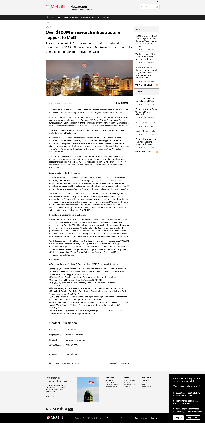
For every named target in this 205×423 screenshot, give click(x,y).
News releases (71, 354)
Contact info (50, 396)
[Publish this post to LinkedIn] (119, 103)
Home (48, 17)
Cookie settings (141, 418)
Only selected (193, 417)
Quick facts (145, 382)
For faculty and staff (70, 17)
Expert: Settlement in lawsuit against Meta (144, 99)
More (70, 409)
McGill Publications (61, 408)
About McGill (146, 380)
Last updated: (54, 363)
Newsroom (78, 6)
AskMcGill (127, 386)
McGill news (109, 377)
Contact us (105, 17)
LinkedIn (58, 409)
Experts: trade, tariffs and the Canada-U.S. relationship (146, 111)
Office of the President (112, 384)
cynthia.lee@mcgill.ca (75, 340)
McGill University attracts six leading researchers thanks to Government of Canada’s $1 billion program (146, 41)
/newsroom (125, 363)
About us (95, 17)
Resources (127, 377)
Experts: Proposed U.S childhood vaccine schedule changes (145, 141)
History (144, 384)
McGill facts (146, 377)
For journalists (56, 17)
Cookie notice (125, 418)
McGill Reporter (110, 380)
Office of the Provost (111, 386)
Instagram (65, 409)
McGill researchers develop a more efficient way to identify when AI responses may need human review (146, 72)
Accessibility (111, 418)
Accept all (178, 417)
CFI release (54, 259)
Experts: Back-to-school (146, 122)
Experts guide (85, 17)
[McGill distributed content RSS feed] (157, 85)
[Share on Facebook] (116, 103)
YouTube (54, 409)
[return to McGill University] (54, 418)
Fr (157, 2)
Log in (153, 418)
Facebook (47, 409)
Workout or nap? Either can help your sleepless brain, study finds (145, 56)
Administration (146, 386)
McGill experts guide (130, 384)
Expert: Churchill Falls (145, 131)
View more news (143, 85)
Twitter (50, 409)
